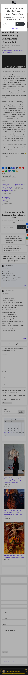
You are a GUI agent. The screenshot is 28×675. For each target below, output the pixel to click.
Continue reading (14, 28)
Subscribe (20, 24)
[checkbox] (3, 671)
